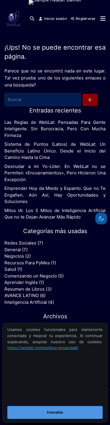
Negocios (14, 256)
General (12, 249)
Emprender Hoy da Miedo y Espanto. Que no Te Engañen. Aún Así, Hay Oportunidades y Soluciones (55, 194)
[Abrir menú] (101, 18)
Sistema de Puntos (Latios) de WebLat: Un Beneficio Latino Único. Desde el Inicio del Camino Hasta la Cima (55, 150)
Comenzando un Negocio (30, 276)
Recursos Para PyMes (27, 263)
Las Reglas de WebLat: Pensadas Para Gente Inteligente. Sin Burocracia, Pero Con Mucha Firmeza (55, 128)
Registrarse (86, 18)
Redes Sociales (20, 243)
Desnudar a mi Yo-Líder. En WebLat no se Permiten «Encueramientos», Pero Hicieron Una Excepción (55, 173)
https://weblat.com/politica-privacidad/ (42, 347)
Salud (10, 269)
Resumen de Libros (24, 289)
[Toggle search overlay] (32, 18)
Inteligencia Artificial (25, 302)
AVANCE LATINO (21, 295)
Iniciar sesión (55, 18)
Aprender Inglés (21, 282)
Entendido (55, 412)
